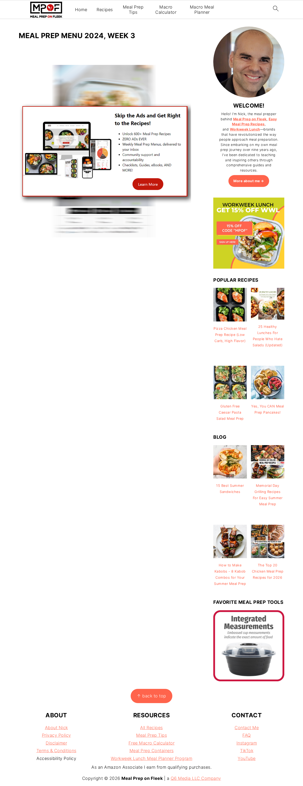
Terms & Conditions (56, 750)
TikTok (246, 750)
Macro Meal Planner (202, 10)
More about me (246, 181)
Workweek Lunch (245, 129)
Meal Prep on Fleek (250, 119)
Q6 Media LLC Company (196, 778)
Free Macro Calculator (152, 743)
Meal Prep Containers (151, 750)
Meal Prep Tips (133, 10)
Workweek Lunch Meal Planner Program (151, 758)
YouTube (247, 758)
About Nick (56, 727)
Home (81, 9)
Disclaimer (56, 743)
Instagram (246, 743)
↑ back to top (151, 695)
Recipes (105, 9)
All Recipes (151, 727)
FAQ (246, 735)
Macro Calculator (165, 10)
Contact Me (247, 727)
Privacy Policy (56, 735)
